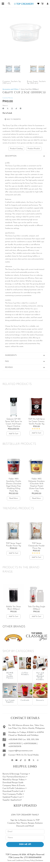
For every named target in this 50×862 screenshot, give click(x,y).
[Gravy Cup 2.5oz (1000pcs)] (10, 663)
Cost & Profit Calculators (14, 788)
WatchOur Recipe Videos (14, 780)
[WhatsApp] (38, 760)
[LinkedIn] (20, 108)
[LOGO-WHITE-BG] (24, 4)
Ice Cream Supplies (10, 701)
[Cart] (42, 3)
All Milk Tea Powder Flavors (9, 675)
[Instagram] (12, 108)
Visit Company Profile (13, 794)
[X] (7, 108)
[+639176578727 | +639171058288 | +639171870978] (5, 745)
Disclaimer (39, 860)
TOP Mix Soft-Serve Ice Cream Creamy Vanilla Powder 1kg (36, 421)
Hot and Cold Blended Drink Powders (40, 676)
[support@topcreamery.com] (5, 750)
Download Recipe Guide (13, 783)
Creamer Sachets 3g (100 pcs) (12, 82)
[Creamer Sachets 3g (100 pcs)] (13, 69)
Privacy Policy (29, 860)
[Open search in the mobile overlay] (9, 3)
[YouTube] (16, 760)
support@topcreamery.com (20, 751)
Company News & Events (14, 786)
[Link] (47, 4)
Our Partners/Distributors (14, 777)
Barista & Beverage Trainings (16, 774)
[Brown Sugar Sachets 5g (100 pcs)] (37, 69)
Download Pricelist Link (13, 791)
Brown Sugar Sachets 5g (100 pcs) (36, 82)
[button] (2, 3)
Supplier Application (12, 800)
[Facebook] (3, 108)
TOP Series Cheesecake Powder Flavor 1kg (36, 545)
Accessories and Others (11, 89)
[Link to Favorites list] (38, 3)
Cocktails (25, 700)
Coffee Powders (25, 673)
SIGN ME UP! (25, 844)
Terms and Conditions (15, 860)
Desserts (40, 700)
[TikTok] (16, 108)
